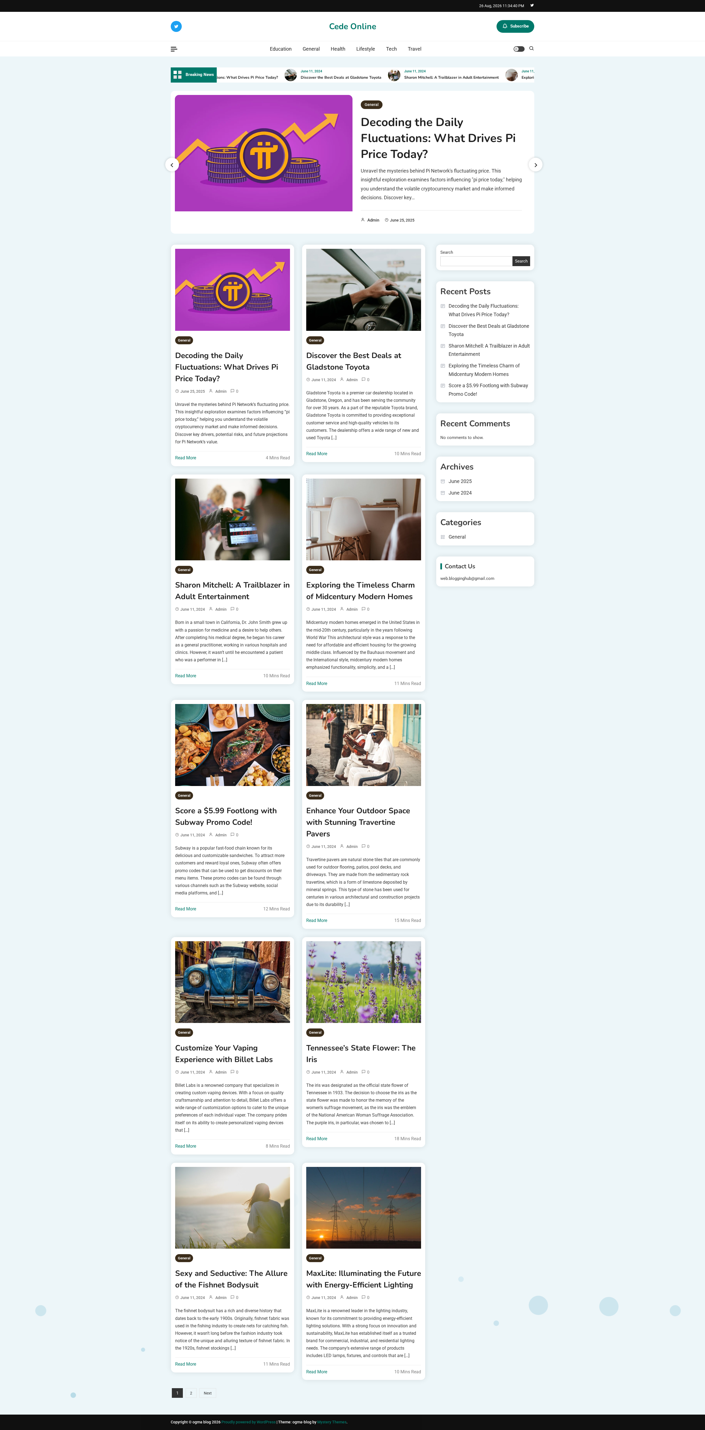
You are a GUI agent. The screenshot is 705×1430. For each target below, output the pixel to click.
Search (446, 252)
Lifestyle (365, 49)
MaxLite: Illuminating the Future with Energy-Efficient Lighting (363, 1279)
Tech (391, 49)
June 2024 (460, 493)
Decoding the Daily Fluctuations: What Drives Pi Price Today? (438, 138)
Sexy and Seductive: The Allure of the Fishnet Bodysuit (231, 1279)
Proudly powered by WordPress (248, 1422)
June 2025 (460, 481)
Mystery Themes (331, 1422)
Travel (414, 49)
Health (338, 49)
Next (208, 1393)
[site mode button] (519, 49)
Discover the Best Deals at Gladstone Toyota (309, 77)
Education (281, 49)
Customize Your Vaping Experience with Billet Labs (224, 1054)
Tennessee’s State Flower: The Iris (361, 1054)
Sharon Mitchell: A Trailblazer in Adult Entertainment (419, 77)
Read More (185, 457)
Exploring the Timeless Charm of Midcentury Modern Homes (360, 591)
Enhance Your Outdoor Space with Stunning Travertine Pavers (358, 822)
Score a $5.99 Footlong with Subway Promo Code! (226, 817)
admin (373, 220)
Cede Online (352, 26)
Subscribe (519, 26)
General (311, 49)
